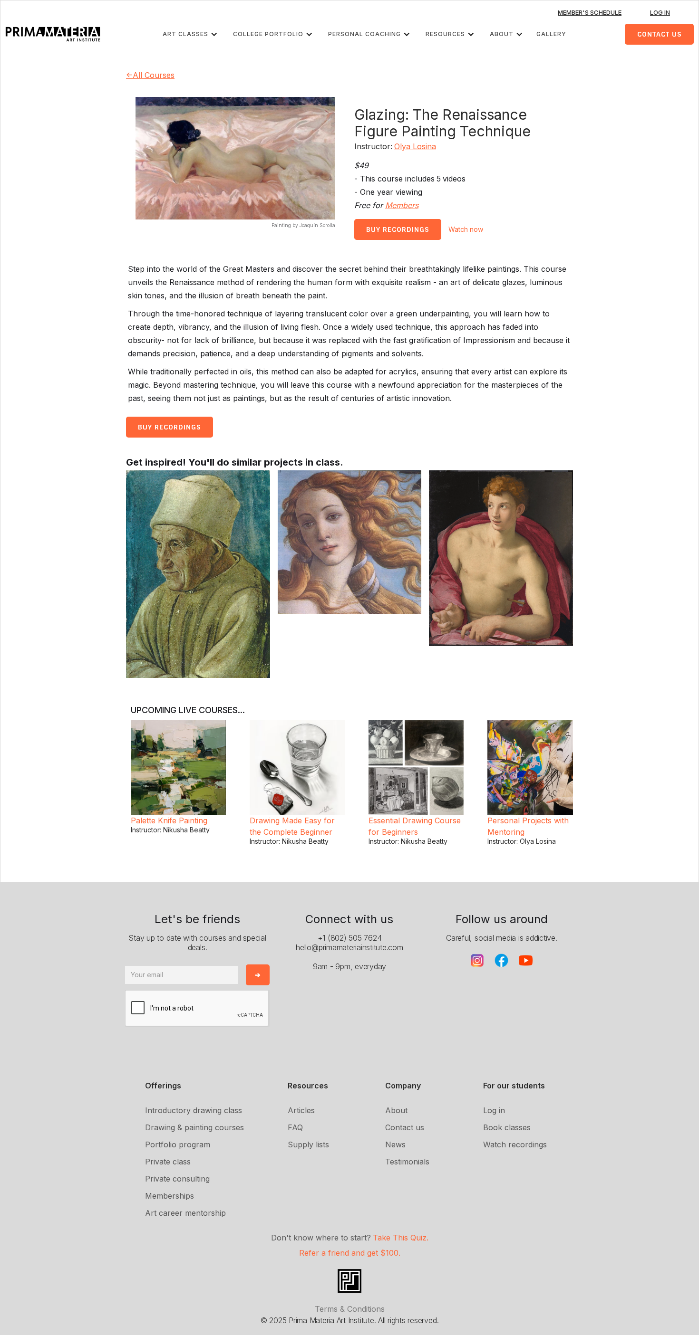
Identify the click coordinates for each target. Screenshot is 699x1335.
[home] (52, 34)
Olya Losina (415, 146)
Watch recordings (515, 1144)
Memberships (169, 1196)
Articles (301, 1110)
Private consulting (177, 1178)
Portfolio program (177, 1144)
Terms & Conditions (350, 1309)
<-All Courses (150, 75)
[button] (192, 34)
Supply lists (308, 1144)
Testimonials (407, 1161)
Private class (168, 1161)
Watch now (465, 229)
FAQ (295, 1127)
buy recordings (397, 229)
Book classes (507, 1127)
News (395, 1144)
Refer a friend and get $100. (349, 1253)
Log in (494, 1110)
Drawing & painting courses (194, 1127)
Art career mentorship (185, 1213)
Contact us (404, 1127)
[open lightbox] (198, 574)
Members (401, 205)
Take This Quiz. (400, 1237)
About (396, 1110)
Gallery (551, 34)
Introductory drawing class (193, 1110)
